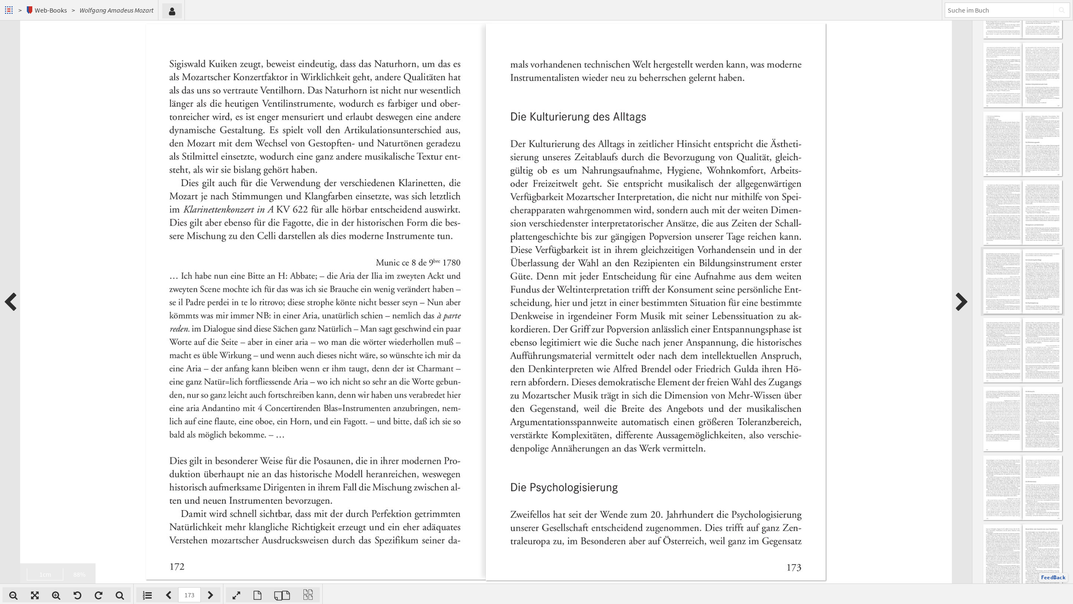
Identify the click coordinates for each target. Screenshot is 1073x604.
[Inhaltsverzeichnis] (147, 594)
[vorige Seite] (10, 302)
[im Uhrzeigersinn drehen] (98, 594)
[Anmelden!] (172, 10)
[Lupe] (120, 594)
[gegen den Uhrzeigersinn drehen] (77, 594)
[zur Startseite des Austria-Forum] (10, 10)
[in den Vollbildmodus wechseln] (236, 594)
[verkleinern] (13, 594)
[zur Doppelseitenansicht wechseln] (282, 594)
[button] (1053, 577)
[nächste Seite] (962, 302)
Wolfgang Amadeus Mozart (116, 10)
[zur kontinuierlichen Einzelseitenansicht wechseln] (308, 594)
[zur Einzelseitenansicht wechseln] (257, 594)
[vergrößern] (56, 594)
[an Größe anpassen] (34, 594)
